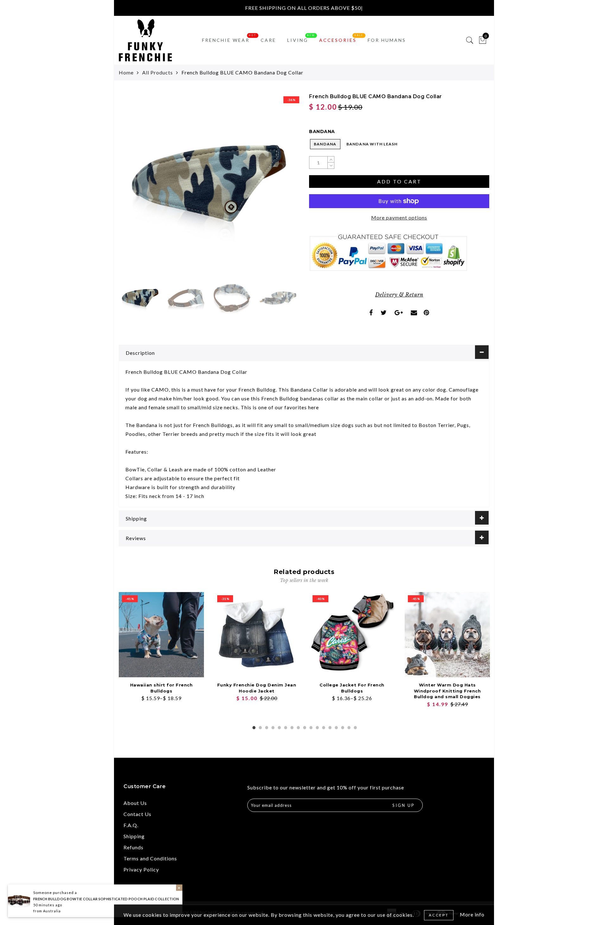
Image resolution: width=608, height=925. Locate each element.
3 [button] (266, 726)
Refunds (133, 847)
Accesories (338, 40)
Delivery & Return (399, 294)
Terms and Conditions (150, 858)
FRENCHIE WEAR (226, 40)
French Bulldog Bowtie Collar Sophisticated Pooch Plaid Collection (106, 899)
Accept (439, 915)
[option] (209, 183)
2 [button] (259, 726)
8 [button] (297, 726)
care (268, 40)
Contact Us (137, 814)
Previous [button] (130, 187)
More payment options (399, 217)
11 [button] (316, 726)
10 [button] (310, 726)
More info (472, 914)
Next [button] (279, 187)
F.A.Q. (131, 825)
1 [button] (253, 726)
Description (140, 353)
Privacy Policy (141, 869)
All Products (157, 72)
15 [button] (342, 726)
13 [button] (329, 726)
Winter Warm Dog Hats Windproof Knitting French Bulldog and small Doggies (447, 690)
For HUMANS (387, 40)
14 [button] (335, 726)
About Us (135, 803)
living (297, 40)
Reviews (136, 538)
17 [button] (354, 726)
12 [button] (323, 726)
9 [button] (304, 726)
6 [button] (285, 726)
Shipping (136, 518)
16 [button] (348, 726)
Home (126, 72)
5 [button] (278, 726)
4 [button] (272, 726)
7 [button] (291, 726)
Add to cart (399, 181)
